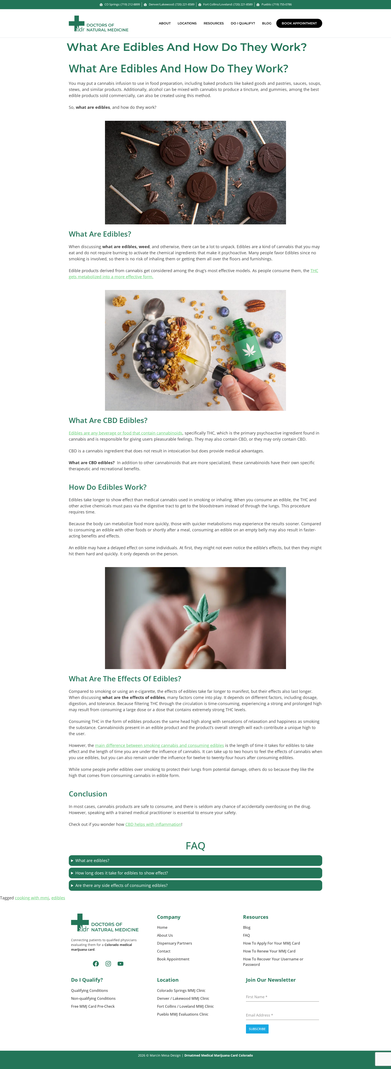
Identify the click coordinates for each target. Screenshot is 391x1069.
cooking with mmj (32, 897)
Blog (267, 23)
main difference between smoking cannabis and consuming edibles (159, 745)
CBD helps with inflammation (153, 824)
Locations (187, 23)
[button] (166, 23)
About (165, 23)
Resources (214, 23)
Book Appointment (299, 23)
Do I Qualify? (243, 23)
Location (168, 979)
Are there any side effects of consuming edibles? (121, 885)
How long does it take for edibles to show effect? (121, 873)
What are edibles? (92, 860)
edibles (58, 897)
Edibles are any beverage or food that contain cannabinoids (125, 433)
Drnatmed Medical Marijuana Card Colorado (218, 1055)
